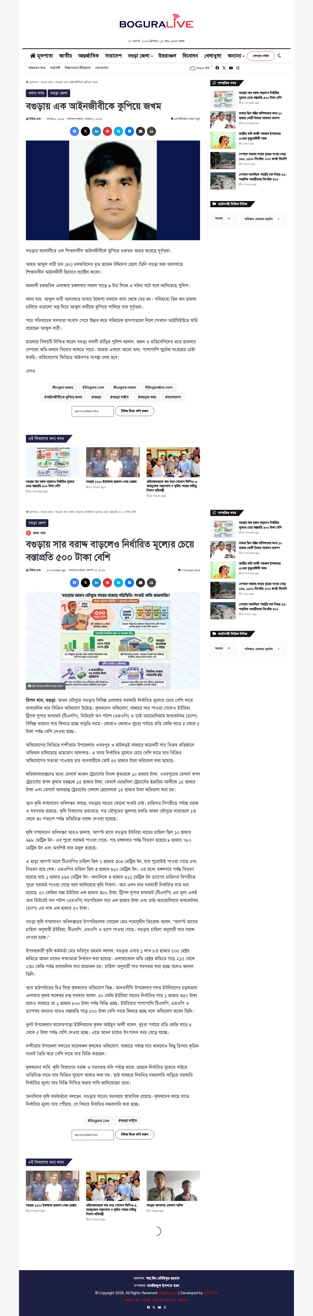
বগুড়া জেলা (139, 56)
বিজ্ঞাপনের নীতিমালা (78, 68)
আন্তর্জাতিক (88, 56)
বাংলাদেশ (174, 397)
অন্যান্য (234, 56)
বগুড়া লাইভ (121, 397)
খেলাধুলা (212, 56)
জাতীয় (65, 56)
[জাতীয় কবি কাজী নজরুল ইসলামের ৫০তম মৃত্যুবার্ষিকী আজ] (223, 140)
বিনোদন (190, 56)
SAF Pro (211, 1293)
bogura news (125, 387)
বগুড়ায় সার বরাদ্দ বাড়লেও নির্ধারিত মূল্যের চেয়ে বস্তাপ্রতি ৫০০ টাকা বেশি (50, 484)
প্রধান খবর (36, 93)
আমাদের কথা (37, 68)
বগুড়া (97, 397)
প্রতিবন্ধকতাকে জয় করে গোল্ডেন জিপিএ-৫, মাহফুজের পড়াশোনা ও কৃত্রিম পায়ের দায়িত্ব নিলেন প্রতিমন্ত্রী (172, 486)
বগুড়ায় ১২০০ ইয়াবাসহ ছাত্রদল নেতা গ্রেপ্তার (111, 482)
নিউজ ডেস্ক (35, 119)
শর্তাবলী (55, 68)
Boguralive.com (160, 387)
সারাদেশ (113, 56)
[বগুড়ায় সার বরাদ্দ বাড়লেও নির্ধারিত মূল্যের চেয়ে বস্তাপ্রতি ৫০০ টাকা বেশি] (52, 462)
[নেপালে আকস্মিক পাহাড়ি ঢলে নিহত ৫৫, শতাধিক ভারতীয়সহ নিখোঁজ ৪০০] (223, 181)
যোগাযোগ (101, 68)
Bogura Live (94, 387)
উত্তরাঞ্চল (167, 56)
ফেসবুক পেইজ (261, 56)
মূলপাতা (44, 56)
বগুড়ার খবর (148, 397)
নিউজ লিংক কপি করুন (134, 411)
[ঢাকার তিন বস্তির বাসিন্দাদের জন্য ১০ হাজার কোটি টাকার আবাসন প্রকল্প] (223, 119)
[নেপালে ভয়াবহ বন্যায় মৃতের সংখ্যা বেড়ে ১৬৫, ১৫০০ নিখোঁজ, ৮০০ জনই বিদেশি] (223, 160)
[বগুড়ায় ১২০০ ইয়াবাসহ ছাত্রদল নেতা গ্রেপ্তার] (113, 462)
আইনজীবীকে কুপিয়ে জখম (64, 397)
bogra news (64, 387)
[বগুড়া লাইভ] (156, 20)
